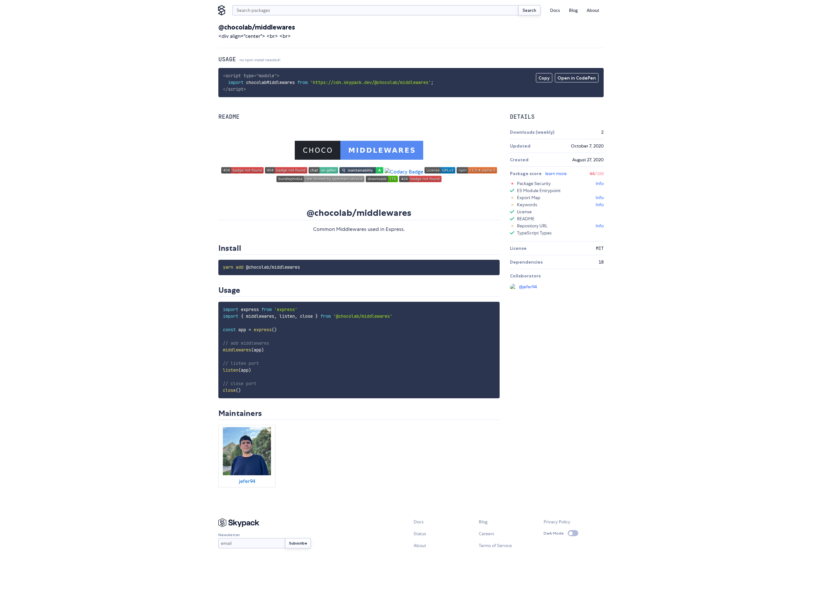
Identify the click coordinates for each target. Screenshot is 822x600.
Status (420, 534)
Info (600, 183)
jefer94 (247, 481)
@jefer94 (528, 287)
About (593, 10)
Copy (544, 78)
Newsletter (229, 534)
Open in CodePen (576, 78)
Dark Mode (554, 533)
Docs (555, 10)
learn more (556, 173)
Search (529, 10)
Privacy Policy (557, 522)
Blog (573, 10)
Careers (486, 534)
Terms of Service (495, 545)
